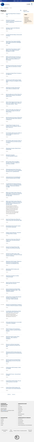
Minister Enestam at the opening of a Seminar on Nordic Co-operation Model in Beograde (13, 329)
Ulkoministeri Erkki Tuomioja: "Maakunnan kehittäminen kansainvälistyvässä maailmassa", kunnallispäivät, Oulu (13, 262)
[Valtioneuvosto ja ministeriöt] (1, 1)
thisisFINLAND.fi (20, 422)
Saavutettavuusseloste (23, 430)
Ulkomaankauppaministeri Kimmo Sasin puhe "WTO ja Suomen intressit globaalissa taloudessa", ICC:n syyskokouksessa (14, 170)
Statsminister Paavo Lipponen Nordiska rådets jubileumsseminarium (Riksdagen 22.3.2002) (13, 42)
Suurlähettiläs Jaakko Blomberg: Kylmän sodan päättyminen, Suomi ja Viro (13, 312)
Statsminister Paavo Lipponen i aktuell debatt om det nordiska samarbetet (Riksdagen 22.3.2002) (13, 50)
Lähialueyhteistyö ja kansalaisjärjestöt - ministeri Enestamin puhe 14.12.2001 (13, 178)
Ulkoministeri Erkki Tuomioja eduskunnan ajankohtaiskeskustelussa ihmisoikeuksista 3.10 (14, 353)
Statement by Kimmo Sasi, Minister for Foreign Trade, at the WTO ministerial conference (13, 240)
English (24, 11)
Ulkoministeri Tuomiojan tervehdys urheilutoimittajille (12, 276)
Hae (29, 4)
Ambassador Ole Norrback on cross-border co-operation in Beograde (14, 323)
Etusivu (2, 7)
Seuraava (13, 394)
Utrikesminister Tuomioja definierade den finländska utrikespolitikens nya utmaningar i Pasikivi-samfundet (13, 297)
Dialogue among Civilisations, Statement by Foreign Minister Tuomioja (13, 233)
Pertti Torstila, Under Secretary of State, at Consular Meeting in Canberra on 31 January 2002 (14, 134)
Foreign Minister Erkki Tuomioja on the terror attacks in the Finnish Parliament (13, 388)
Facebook (2, 423)
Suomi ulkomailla (20, 420)
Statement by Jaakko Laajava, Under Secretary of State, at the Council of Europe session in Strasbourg (14, 254)
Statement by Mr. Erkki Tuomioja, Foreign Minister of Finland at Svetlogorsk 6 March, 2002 (14, 81)
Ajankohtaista (6, 7)
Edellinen (9, 394)
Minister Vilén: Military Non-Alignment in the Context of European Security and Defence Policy (13, 110)
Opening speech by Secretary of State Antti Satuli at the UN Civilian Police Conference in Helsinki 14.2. (14, 118)
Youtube (2, 425)
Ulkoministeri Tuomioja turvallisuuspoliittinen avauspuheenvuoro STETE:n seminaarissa (14, 21)
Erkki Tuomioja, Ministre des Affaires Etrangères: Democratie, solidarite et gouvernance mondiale (13, 162)
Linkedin (2, 422)
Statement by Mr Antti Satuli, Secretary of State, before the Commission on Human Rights (13, 66)
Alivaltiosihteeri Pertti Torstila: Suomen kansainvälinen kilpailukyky (13, 226)
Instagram (2, 420)
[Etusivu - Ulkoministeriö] (5, 4)
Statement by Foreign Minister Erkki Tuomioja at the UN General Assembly (13, 247)
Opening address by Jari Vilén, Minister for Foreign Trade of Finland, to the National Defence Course (14, 95)
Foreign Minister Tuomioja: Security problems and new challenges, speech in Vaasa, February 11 (13, 126)
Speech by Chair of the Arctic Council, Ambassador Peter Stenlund (13, 283)
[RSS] (20, 10)
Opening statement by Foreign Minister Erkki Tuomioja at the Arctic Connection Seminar (13, 360)
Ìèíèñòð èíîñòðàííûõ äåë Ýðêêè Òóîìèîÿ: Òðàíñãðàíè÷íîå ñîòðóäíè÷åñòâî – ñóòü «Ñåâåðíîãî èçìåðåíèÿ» (13, 290)
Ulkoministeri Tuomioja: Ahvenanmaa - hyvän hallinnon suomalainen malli (13, 88)
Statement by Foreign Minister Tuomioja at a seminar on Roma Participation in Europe (14, 305)
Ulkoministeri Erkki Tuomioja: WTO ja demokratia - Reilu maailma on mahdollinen (12, 337)
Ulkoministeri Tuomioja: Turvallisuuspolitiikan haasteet (11, 155)
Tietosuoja (15, 430)
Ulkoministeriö (20, 419)
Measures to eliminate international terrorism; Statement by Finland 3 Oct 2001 (13, 345)
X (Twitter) (2, 419)
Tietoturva (18, 430)
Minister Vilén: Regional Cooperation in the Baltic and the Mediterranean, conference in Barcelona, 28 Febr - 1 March (14, 103)
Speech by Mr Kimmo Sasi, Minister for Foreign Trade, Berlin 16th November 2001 (14, 220)
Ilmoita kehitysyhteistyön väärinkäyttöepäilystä (25, 425)
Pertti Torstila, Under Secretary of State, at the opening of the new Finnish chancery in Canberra (14, 141)
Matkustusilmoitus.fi (21, 423)
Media (32, 0)
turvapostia (4, 410)
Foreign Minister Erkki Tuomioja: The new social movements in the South (13, 381)
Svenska (27, 11)
